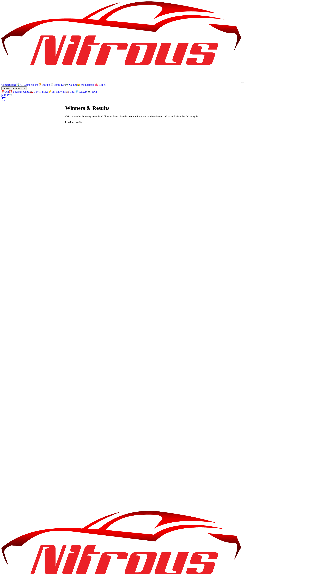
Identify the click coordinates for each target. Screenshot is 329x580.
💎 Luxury (81, 91)
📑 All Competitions (27, 84)
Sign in (5, 94)
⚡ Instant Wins (57, 91)
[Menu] (242, 82)
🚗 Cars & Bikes (38, 91)
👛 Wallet (99, 84)
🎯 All (5, 91)
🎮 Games (71, 84)
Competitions (8, 84)
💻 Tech (92, 91)
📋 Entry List (57, 84)
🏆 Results (44, 84)
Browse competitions (14, 88)
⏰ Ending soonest (19, 91)
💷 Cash (70, 91)
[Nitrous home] (121, 81)
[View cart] (3, 99)
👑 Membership (85, 84)
